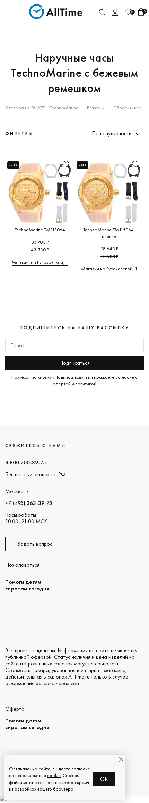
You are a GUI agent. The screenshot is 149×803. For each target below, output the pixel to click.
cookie (54, 775)
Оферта (15, 708)
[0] (128, 12)
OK (104, 779)
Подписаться (74, 363)
